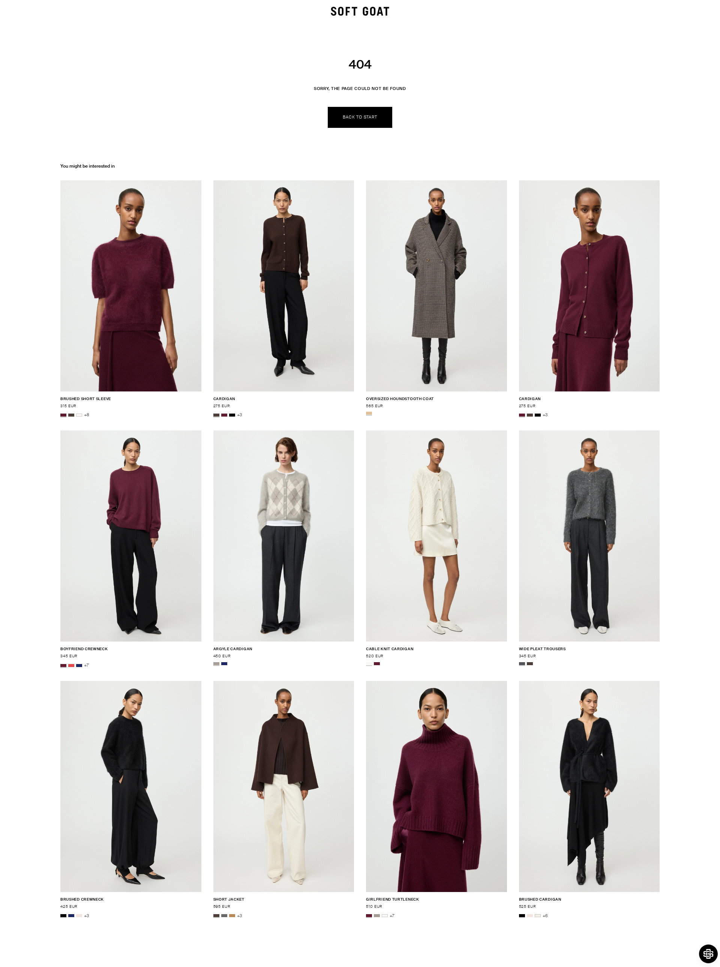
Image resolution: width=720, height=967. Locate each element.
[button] (708, 954)
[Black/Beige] (369, 413)
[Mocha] (71, 415)
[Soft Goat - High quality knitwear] (360, 11)
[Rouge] (71, 665)
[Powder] (79, 916)
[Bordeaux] (63, 415)
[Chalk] (538, 916)
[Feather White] (79, 415)
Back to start (360, 117)
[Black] (232, 415)
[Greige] (216, 663)
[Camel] (232, 916)
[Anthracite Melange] (522, 663)
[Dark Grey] (224, 916)
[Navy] (79, 665)
